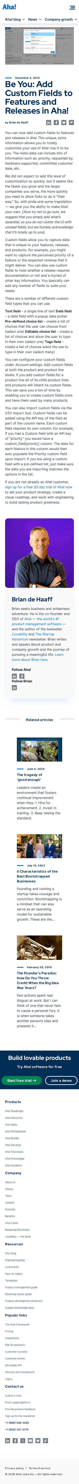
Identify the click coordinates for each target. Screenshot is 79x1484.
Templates (11, 1280)
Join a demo (61, 1080)
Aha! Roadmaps (14, 1111)
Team (8, 1195)
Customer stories (15, 1358)
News (32, 19)
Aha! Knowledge (14, 1158)
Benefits (10, 1216)
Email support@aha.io (17, 1402)
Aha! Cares (11, 1222)
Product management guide (21, 1287)
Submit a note (13, 1395)
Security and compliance (19, 1372)
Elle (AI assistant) (15, 1344)
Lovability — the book (18, 1236)
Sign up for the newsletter (20, 1416)
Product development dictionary (24, 1300)
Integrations (12, 1338)
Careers (9, 1202)
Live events (12, 1266)
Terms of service (39, 1468)
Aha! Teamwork (14, 1151)
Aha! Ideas (11, 1124)
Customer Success (16, 1351)
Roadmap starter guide (18, 1294)
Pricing (9, 1331)
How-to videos (13, 1273)
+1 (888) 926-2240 (17, 1422)
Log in (8, 1378)
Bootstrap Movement (17, 1229)
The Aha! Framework (17, 1324)
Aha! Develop (13, 1145)
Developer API (13, 1365)
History (9, 1189)
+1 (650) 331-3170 (16, 1429)
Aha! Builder (12, 1138)
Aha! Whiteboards (15, 1131)
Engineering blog (15, 1260)
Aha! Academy (13, 1165)
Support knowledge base (19, 1307)
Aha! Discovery (14, 1117)
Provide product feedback (20, 1409)
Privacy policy (14, 1468)
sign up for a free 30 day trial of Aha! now (38, 487)
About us (10, 1182)
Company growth (59, 19)
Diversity (10, 1209)
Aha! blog (13, 19)
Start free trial (19, 1080)
